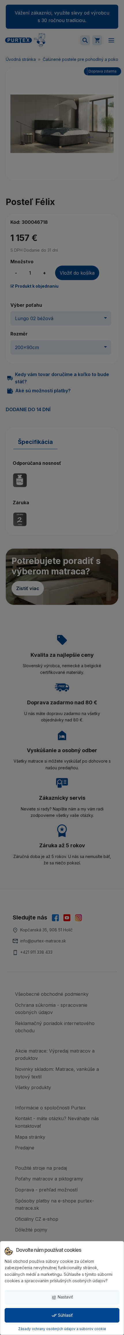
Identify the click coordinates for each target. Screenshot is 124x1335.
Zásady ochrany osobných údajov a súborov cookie (62, 1329)
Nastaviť (62, 1297)
